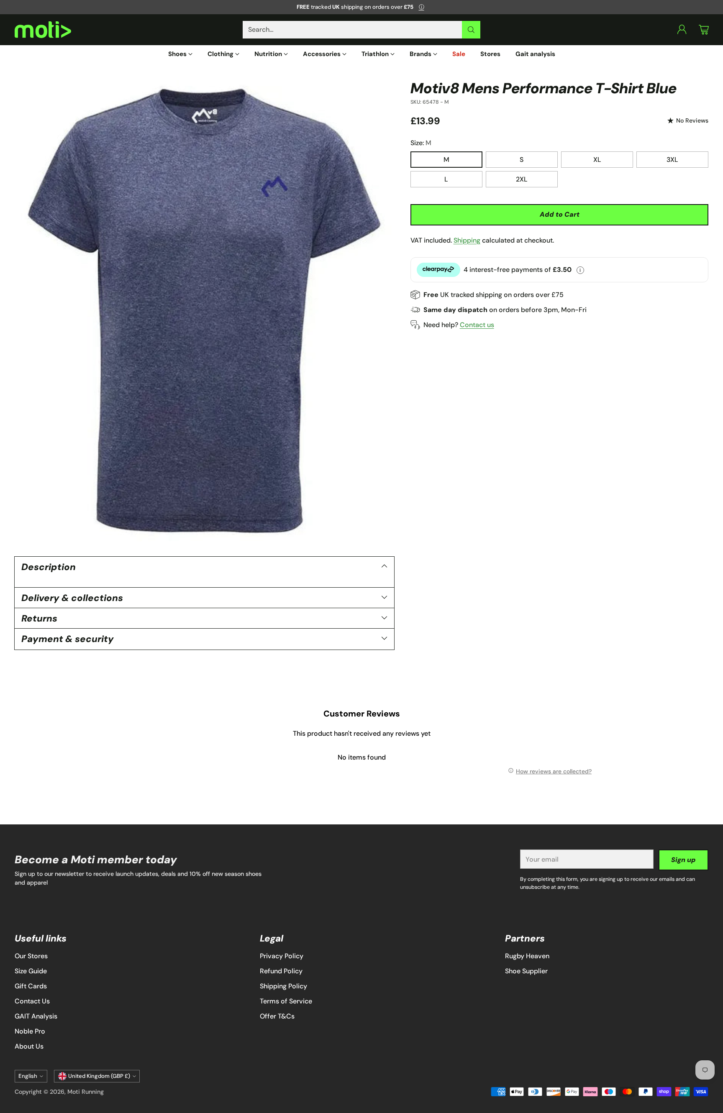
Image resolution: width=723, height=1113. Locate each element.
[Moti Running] (43, 29)
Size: (420, 142)
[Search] (471, 29)
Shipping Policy (283, 986)
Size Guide (31, 971)
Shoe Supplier (526, 971)
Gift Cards (31, 986)
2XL (522, 179)
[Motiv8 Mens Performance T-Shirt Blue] (204, 311)
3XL (672, 159)
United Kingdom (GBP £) (99, 1076)
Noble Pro (30, 1031)
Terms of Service (286, 1001)
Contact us (477, 324)
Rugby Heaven (527, 956)
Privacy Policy (281, 956)
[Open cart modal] (704, 30)
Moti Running (85, 1091)
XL (597, 159)
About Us (29, 1046)
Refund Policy (281, 971)
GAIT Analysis (36, 1016)
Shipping (467, 239)
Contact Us (32, 1001)
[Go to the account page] (682, 30)
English (27, 1076)
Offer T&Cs (277, 1016)
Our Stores (31, 956)
